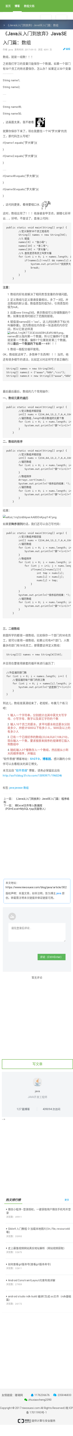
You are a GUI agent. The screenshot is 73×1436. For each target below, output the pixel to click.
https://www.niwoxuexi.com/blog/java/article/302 (36, 887)
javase (19, 787)
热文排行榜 (13, 1200)
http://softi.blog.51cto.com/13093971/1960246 (32, 775)
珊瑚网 (19, 1395)
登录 (61, 17)
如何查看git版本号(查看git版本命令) (29, 1264)
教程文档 (29, 5)
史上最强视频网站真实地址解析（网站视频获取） (37, 1248)
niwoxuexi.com (31, 1407)
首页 (8, 5)
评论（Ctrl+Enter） (51, 957)
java (11, 787)
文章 (15, 16)
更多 (67, 1200)
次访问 (51, 1109)
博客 (17, 5)
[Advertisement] (36, 847)
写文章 (37, 1064)
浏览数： (14, 1217)
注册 (45, 17)
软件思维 (21, 770)
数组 (26, 787)
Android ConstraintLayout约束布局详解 (31, 1280)
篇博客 (23, 1109)
